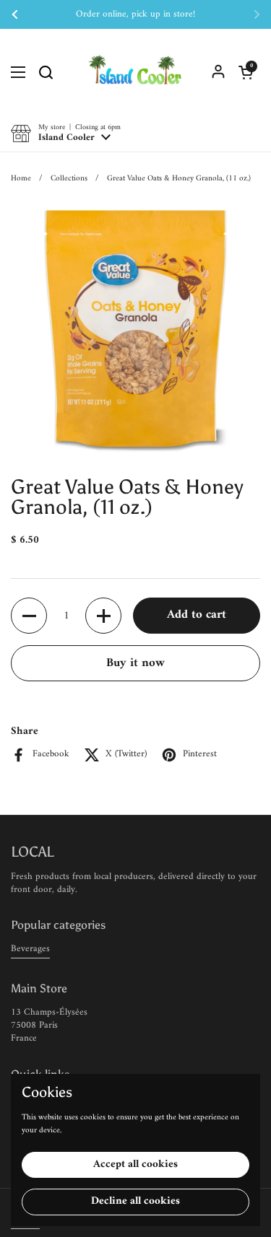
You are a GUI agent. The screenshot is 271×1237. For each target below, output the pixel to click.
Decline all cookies (135, 1201)
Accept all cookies (135, 1164)
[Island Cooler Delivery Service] (135, 72)
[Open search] (45, 72)
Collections (69, 178)
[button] (245, 72)
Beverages (30, 948)
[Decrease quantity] (29, 616)
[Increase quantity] (103, 616)
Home (21, 178)
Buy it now (135, 663)
